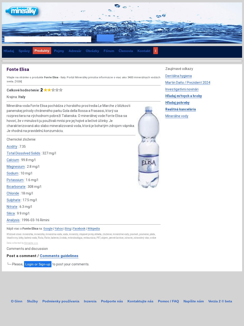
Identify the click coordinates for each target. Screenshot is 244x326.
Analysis (13, 220)
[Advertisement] (201, 154)
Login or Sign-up (37, 264)
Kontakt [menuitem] (143, 51)
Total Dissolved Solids (23, 153)
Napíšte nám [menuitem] (193, 301)
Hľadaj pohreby (177, 103)
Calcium (13, 160)
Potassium (15, 180)
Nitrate (12, 207)
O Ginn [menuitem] (16, 301)
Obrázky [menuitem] (92, 51)
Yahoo (59, 228)
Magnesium (16, 166)
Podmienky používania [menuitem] (60, 301)
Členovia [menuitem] (126, 51)
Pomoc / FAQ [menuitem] (168, 301)
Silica (11, 213)
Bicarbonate (16, 187)
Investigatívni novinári (181, 89)
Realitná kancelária (180, 109)
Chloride (13, 193)
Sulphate (13, 200)
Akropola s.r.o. (31, 243)
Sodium (12, 173)
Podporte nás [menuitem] (112, 301)
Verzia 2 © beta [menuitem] (220, 301)
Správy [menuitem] (24, 51)
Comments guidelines (59, 256)
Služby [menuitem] (32, 301)
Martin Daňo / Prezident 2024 (187, 82)
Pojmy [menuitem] (59, 51)
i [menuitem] (155, 51)
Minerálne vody (176, 116)
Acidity (12, 146)
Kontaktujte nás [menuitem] (140, 301)
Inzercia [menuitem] (90, 301)
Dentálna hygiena (178, 76)
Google (47, 228)
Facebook (79, 228)
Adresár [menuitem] (75, 51)
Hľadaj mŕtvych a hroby (183, 96)
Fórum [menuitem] (109, 51)
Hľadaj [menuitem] (9, 51)
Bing (68, 228)
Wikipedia (93, 228)
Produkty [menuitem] (42, 51)
